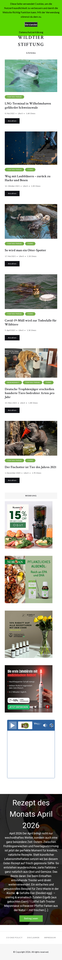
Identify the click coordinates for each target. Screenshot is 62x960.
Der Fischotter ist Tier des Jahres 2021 (30, 467)
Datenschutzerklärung (31, 32)
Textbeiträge (14, 97)
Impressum (50, 937)
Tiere (30, 169)
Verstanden (31, 24)
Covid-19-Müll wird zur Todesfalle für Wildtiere (31, 322)
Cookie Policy (14, 937)
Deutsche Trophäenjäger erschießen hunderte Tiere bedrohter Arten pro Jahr (29, 393)
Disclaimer (33, 937)
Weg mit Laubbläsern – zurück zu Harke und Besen (27, 178)
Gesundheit (13, 382)
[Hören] (13, 725)
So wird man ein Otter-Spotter (25, 250)
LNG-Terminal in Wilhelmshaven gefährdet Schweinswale (28, 105)
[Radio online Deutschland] (51, 725)
